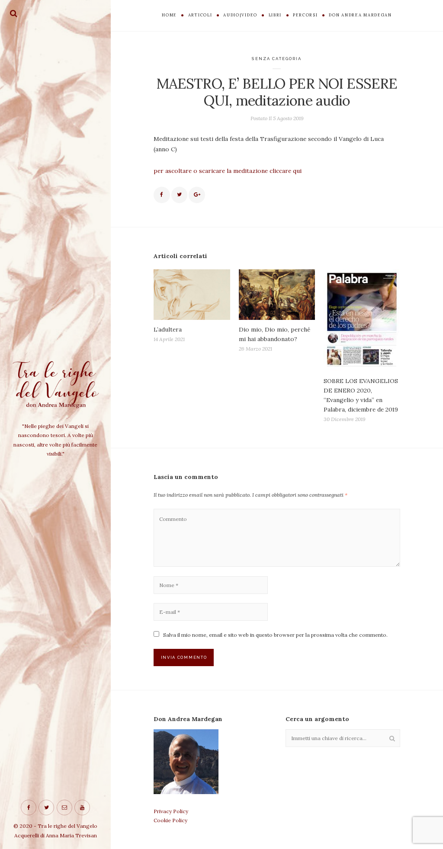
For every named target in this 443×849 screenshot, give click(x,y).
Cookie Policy (170, 820)
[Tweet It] (179, 195)
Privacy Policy (171, 811)
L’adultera (168, 329)
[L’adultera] (192, 294)
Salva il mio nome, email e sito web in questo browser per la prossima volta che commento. (275, 635)
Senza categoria (277, 58)
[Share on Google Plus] (197, 195)
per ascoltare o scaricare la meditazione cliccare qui (228, 171)
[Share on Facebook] (162, 195)
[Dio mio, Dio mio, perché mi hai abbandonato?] (277, 294)
